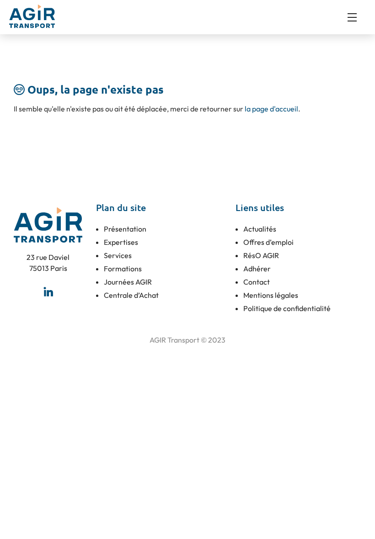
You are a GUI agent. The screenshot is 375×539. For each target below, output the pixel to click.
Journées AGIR (128, 281)
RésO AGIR (261, 255)
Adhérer (257, 268)
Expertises (121, 242)
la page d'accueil (271, 108)
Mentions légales (270, 295)
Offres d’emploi (268, 242)
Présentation (125, 228)
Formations (123, 268)
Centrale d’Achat (131, 295)
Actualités (259, 228)
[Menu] (357, 17)
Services (118, 255)
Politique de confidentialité (287, 308)
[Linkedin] (48, 291)
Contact (256, 281)
